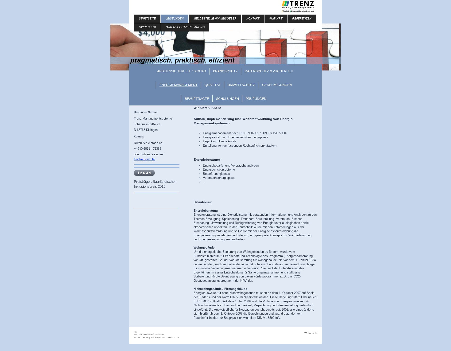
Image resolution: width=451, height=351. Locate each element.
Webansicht (310, 333)
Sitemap (159, 334)
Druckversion (145, 334)
